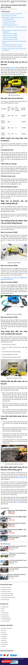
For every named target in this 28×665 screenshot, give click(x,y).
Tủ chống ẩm (4, 638)
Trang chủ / (2, 2)
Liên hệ (2, 608)
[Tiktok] (8, 655)
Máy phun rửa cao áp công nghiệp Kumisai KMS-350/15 (17, 536)
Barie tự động (4, 636)
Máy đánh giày (4, 642)
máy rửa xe (12, 67)
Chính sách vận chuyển (6, 591)
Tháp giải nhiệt (4, 634)
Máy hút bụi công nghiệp (6, 628)
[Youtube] (4, 655)
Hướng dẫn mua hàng (5, 587)
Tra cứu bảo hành (5, 621)
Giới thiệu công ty (4, 606)
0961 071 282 (17, 502)
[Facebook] (1, 655)
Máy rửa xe (3, 632)
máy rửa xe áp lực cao (21, 477)
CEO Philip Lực (4, 9)
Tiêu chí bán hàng (4, 612)
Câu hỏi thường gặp (6, 619)
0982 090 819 (7, 661)
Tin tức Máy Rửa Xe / (7, 2)
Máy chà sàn (3, 630)
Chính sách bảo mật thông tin (7, 593)
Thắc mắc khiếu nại (5, 599)
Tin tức (2, 610)
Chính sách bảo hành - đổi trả (7, 595)
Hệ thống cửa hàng (5, 616)
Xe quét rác (3, 646)
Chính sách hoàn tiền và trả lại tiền (8, 597)
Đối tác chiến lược (4, 615)
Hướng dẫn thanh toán (6, 589)
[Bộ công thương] (13, 655)
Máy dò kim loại (4, 644)
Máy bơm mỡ (4, 640)
